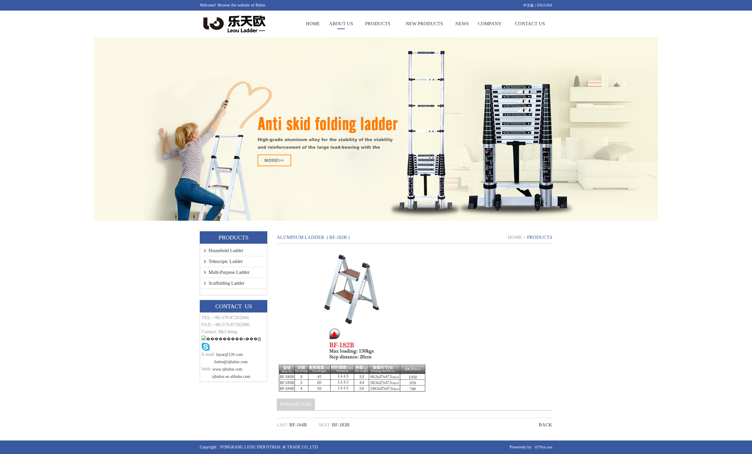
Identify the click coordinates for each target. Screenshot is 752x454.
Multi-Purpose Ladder (229, 272)
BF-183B (341, 424)
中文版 (528, 5)
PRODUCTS (377, 23)
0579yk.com (543, 447)
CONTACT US (530, 23)
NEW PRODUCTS (424, 23)
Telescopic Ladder (226, 261)
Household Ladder (226, 250)
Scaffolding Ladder (226, 283)
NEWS (462, 23)
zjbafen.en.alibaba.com (231, 376)
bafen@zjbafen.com (231, 362)
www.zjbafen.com (227, 369)
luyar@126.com (229, 354)
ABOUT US (341, 23)
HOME (313, 23)
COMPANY (490, 23)
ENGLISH (544, 5)
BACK (545, 424)
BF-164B (298, 424)
